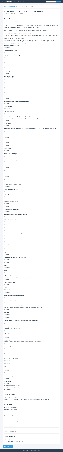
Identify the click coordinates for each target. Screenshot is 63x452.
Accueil (15, 1)
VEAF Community (7, 1)
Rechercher (58, 1)
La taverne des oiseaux (11, 6)
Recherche (23, 1)
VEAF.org (19, 1)
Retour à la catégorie (8, 446)
